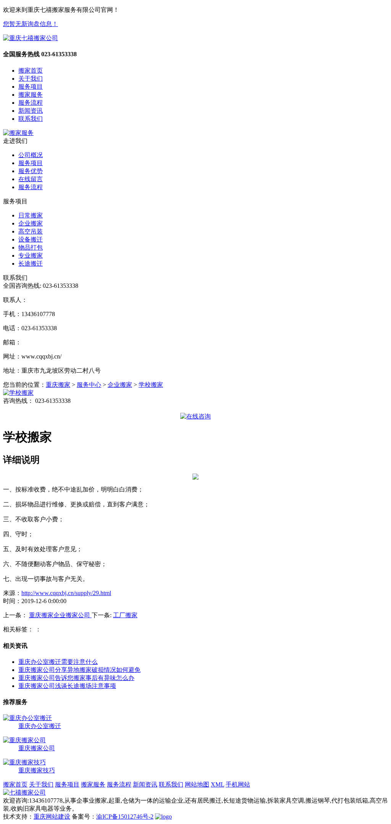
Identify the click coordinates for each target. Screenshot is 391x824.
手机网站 (238, 784)
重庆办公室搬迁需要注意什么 (58, 662)
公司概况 (30, 155)
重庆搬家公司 (36, 748)
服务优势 (30, 171)
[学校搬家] (18, 392)
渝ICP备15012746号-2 (124, 816)
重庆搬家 (58, 384)
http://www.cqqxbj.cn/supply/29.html (66, 593)
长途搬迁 (30, 263)
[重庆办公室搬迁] (27, 718)
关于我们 (30, 78)
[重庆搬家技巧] (24, 762)
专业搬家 (30, 255)
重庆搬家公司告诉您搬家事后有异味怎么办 (76, 678)
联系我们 (30, 118)
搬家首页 (30, 70)
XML (217, 784)
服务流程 (30, 102)
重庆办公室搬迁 (39, 726)
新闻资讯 (30, 110)
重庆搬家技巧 (36, 770)
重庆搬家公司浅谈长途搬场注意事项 (67, 686)
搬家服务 (30, 94)
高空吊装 (30, 231)
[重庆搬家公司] (24, 740)
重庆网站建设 (52, 816)
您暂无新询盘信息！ (30, 24)
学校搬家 (151, 384)
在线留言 (30, 179)
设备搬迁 (30, 239)
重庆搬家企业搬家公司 (60, 615)
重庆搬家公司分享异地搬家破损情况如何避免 (79, 670)
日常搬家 (30, 215)
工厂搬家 (125, 615)
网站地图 (197, 784)
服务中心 (89, 384)
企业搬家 (30, 223)
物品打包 (30, 247)
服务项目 (30, 86)
